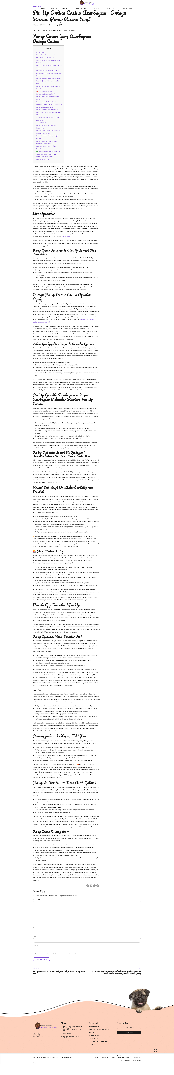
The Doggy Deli (111, 9)
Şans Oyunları (40, 120)
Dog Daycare (96, 9)
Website (35, 945)
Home (43, 9)
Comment (36, 900)
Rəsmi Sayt (40, 128)
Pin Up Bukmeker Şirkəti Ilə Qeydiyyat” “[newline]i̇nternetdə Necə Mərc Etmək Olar (48, 81)
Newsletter (122, 1023)
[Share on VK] (97, 885)
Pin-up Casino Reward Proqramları (47, 110)
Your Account (127, 9)
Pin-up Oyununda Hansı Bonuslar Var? (48, 97)
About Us (54, 9)
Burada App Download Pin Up (45, 94)
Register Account (94, 1027)
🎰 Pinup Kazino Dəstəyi (44, 91)
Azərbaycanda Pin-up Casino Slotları (47, 118)
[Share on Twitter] (91, 885)
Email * (35, 937)
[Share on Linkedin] (94, 885)
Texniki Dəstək (41, 123)
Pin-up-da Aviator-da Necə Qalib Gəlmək (49, 104)
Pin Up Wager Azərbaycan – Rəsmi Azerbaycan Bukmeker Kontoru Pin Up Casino (48, 73)
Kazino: (38, 99)
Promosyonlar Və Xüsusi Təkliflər (47, 102)
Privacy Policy (93, 1044)
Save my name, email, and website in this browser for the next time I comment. (60, 954)
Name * (35, 928)
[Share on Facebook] (87, 885)
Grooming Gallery (79, 9)
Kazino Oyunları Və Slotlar (44, 157)
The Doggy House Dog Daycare (98, 1041)
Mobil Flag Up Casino (43, 159)
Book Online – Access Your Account (99, 1029)
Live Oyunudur (40, 52)
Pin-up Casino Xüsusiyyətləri (45, 107)
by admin (52, 25)
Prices (64, 9)
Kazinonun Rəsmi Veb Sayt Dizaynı (47, 125)
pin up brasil (66, 237)
